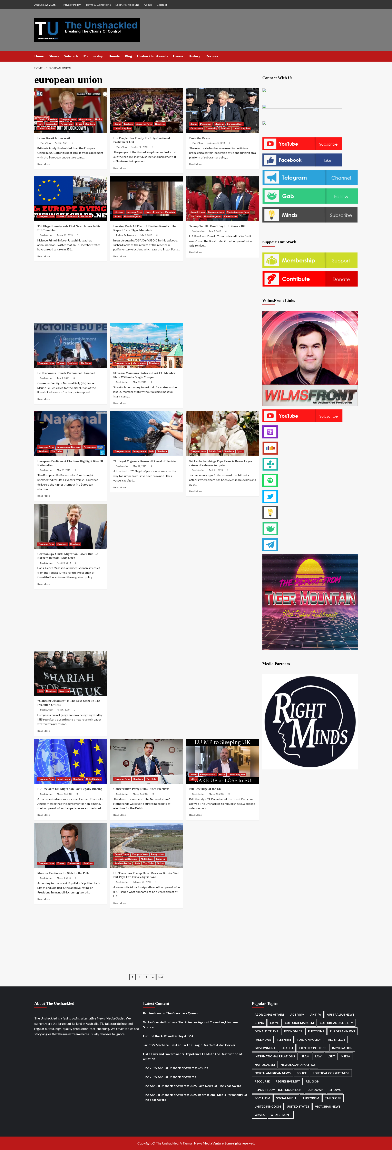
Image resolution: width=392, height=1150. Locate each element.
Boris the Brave (199, 138)
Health (98, 119)
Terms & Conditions (98, 4)
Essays (178, 56)
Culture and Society (336, 1023)
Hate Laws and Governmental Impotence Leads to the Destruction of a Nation (192, 1056)
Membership (93, 56)
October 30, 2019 (139, 147)
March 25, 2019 (140, 794)
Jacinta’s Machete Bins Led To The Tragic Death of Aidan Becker (189, 1045)
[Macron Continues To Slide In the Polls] (70, 845)
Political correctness (331, 1073)
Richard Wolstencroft (126, 235)
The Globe (86, 216)
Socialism (262, 1098)
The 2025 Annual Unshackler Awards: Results (175, 1068)
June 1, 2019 (63, 378)
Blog (128, 56)
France (60, 216)
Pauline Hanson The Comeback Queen (170, 1013)
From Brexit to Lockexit (53, 138)
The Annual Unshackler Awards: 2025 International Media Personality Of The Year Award (195, 1097)
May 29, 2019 (139, 382)
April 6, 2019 (63, 709)
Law (41, 124)
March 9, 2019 (64, 878)
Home (39, 56)
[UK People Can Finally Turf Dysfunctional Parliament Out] (146, 110)
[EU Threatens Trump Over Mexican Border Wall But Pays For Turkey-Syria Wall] (146, 845)
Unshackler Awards (152, 56)
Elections (52, 119)
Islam (305, 1056)
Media (345, 1056)
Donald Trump (197, 212)
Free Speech (336, 1039)
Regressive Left (288, 1081)
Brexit (42, 119)
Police (79, 124)
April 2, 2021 (61, 143)
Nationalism (66, 124)
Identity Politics (312, 1048)
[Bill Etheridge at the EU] (222, 761)
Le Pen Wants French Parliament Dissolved (66, 373)
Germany (62, 544)
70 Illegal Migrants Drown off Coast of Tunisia (144, 461)
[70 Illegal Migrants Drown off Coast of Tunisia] (146, 433)
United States (230, 216)
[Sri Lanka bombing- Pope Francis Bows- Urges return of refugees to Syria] (222, 433)
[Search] (355, 55)
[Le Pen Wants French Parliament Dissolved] (70, 345)
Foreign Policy (309, 1039)
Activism (297, 1014)
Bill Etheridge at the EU (205, 788)
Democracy (205, 124)
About (148, 4)
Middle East (215, 451)
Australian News (340, 1014)
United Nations (93, 779)
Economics (293, 1031)
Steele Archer (46, 235)
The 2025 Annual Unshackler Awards (169, 1077)
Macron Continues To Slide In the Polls (63, 873)
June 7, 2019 (215, 231)
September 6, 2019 (216, 143)
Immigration (139, 451)
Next (160, 977)
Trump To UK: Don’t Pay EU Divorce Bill (217, 226)
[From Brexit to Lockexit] (70, 110)
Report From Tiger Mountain (160, 212)
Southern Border (123, 863)
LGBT (331, 1056)
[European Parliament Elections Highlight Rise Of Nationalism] (70, 433)
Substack (71, 56)
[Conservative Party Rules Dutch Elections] (146, 761)
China (259, 1023)
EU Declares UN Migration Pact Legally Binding (69, 788)
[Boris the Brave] (222, 110)
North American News (238, 212)
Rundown (90, 124)
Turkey (160, 863)
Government (85, 119)
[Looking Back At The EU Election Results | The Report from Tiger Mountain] (146, 198)
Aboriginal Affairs (269, 1014)
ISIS (41, 691)
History (194, 56)
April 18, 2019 (64, 563)
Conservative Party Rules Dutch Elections (141, 788)
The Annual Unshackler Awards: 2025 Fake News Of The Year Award (192, 1086)
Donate (114, 56)
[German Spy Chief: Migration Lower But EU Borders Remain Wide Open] (70, 526)
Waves (260, 1115)
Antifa (315, 1014)
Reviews (211, 56)
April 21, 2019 (216, 470)
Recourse (262, 1081)
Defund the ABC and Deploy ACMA (168, 1036)
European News (68, 119)
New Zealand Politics (298, 1064)
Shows (54, 56)
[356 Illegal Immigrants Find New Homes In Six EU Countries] (70, 198)
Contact (162, 4)
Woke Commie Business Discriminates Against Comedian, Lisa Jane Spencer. (190, 1024)
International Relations (68, 447)
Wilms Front (281, 1115)
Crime (274, 1023)
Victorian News (327, 1106)
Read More (43, 164)
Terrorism (64, 691)
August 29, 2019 (65, 235)
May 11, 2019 (139, 466)
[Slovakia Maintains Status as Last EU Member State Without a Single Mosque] (146, 345)
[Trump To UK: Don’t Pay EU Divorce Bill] (222, 198)
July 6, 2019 (146, 235)
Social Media (286, 1098)
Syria (240, 451)
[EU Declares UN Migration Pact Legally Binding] (70, 761)
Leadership (51, 124)
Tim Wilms (45, 143)
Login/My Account (127, 4)
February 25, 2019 (142, 882)
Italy (151, 451)
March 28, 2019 (64, 794)
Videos (193, 779)
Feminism (284, 1039)
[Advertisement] (147, 293)
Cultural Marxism (299, 1023)
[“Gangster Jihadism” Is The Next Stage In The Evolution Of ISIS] (70, 673)
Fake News (263, 1039)
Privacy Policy (72, 4)
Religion (312, 1081)
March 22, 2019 (216, 794)
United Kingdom (47, 128)
